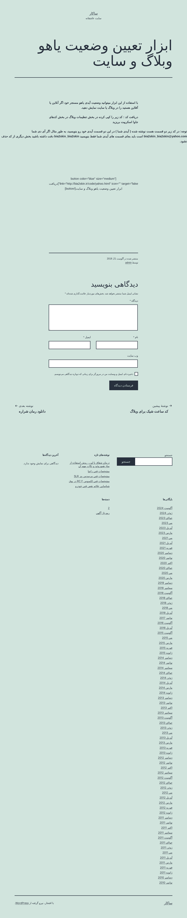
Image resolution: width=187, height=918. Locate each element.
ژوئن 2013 (166, 727)
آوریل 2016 (166, 627)
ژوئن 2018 (166, 602)
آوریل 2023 (165, 527)
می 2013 (167, 732)
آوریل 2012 (166, 797)
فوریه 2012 (166, 807)
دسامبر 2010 (165, 877)
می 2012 (167, 792)
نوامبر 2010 (165, 882)
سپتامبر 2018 (165, 587)
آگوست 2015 (164, 632)
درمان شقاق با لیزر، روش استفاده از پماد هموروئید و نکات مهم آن (90, 464)
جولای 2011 (166, 842)
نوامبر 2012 (165, 762)
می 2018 (167, 607)
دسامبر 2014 (165, 657)
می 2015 (167, 637)
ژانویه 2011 (166, 872)
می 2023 (167, 522)
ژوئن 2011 (166, 847)
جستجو (168, 455)
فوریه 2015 (166, 647)
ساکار (93, 13)
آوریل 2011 (166, 857)
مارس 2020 (165, 577)
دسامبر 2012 (165, 757)
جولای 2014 (165, 672)
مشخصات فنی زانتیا (99, 471)
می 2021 (167, 537)
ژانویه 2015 (165, 652)
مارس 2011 (165, 862)
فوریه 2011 (166, 867)
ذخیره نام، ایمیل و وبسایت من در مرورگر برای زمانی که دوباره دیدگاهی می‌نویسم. (93, 374)
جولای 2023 (165, 517)
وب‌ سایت (132, 355)
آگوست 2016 (164, 622)
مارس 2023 (165, 532)
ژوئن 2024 (166, 513)
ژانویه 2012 (165, 812)
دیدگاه (134, 300)
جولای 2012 (165, 782)
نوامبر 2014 (165, 662)
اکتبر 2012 (166, 767)
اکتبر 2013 (166, 707)
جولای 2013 (165, 722)
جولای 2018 (165, 597)
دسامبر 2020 (164, 552)
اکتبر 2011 (166, 827)
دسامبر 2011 (165, 817)
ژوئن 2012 (166, 787)
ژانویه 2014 (165, 692)
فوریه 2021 (166, 547)
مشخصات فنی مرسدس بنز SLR (92, 476)
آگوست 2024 (164, 508)
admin (128, 262)
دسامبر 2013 (165, 697)
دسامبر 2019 (165, 582)
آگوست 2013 (164, 717)
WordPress (22, 903)
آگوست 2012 (164, 777)
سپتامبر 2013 (165, 712)
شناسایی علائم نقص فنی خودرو (92, 486)
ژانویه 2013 (165, 752)
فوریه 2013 (166, 747)
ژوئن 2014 (166, 677)
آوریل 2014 (165, 682)
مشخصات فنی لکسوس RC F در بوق (89, 481)
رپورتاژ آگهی (103, 513)
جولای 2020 (165, 567)
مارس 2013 (165, 742)
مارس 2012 (165, 802)
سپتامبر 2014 (164, 667)
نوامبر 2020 (165, 557)
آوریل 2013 (166, 737)
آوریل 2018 (166, 612)
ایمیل (87, 337)
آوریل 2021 (166, 542)
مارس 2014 (165, 687)
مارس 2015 (165, 642)
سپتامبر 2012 (165, 772)
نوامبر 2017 (165, 617)
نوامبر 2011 (166, 822)
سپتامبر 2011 (165, 832)
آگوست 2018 (164, 592)
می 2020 (167, 572)
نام (135, 337)
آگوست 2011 (165, 837)
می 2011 (167, 852)
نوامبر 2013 (165, 702)
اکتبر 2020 (166, 562)
